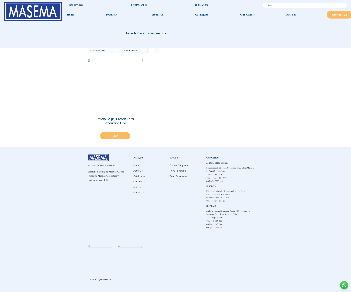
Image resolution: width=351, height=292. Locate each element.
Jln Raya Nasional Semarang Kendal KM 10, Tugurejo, (228, 211)
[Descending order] (118, 50)
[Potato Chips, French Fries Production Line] (115, 86)
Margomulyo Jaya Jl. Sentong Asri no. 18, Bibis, (225, 191)
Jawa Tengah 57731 (214, 218)
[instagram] (246, 5)
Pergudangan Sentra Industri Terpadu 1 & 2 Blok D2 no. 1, (230, 168)
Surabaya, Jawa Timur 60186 (218, 198)
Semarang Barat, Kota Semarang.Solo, (221, 214)
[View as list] (156, 50)
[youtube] (250, 5)
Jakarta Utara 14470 (214, 175)
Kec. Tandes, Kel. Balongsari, (218, 194)
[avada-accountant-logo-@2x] (33, 2)
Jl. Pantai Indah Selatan (215, 171)
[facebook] (242, 5)
